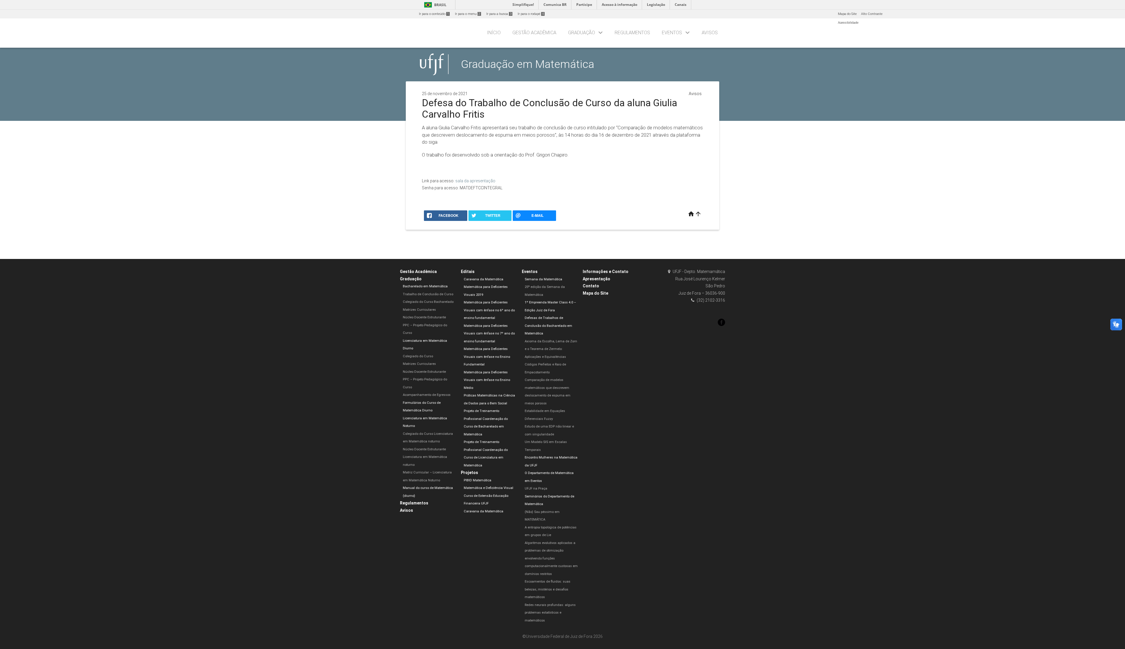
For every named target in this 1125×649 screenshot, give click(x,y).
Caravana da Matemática (483, 279)
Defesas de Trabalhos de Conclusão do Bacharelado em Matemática (548, 325)
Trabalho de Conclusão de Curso (428, 294)
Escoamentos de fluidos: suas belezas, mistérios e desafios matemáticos (547, 589)
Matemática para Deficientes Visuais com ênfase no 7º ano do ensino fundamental (489, 333)
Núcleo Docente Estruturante (424, 317)
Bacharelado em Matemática (425, 286)
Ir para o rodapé (531, 14)
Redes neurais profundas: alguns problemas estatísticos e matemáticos (550, 612)
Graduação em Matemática (527, 64)
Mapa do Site (847, 14)
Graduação (581, 32)
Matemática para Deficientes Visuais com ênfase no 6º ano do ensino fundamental (489, 310)
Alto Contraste (871, 14)
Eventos (672, 32)
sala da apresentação (475, 180)
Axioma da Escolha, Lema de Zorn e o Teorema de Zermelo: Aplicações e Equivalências (551, 349)
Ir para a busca (499, 14)
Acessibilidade (848, 23)
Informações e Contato (605, 271)
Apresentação (596, 279)
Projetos (469, 472)
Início (494, 32)
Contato (591, 286)
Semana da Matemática (543, 279)
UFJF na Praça (536, 488)
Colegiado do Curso (418, 356)
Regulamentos (632, 32)
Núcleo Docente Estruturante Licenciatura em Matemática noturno (425, 457)
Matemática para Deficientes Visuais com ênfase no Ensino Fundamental (487, 356)
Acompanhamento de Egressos (427, 395)
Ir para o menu (467, 14)
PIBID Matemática (477, 480)
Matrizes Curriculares (419, 310)
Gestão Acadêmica (534, 32)
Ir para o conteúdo (434, 14)
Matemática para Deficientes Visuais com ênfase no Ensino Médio (487, 380)
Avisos (710, 32)
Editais (468, 271)
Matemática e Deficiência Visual (488, 488)
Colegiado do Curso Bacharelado (428, 302)
